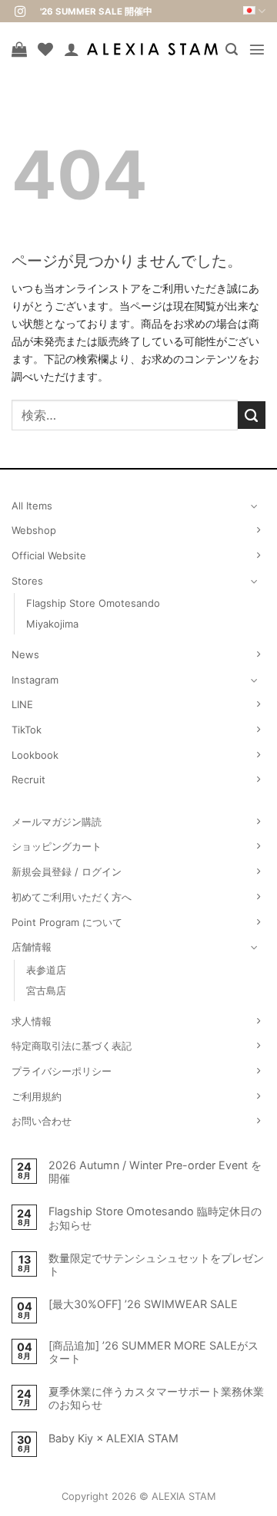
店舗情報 (32, 947)
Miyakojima (52, 624)
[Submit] (251, 415)
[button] (231, 49)
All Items (32, 505)
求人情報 (32, 1021)
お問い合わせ (42, 1121)
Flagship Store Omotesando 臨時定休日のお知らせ (155, 1218)
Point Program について (67, 922)
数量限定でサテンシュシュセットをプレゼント (156, 1264)
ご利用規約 (37, 1096)
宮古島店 (46, 990)
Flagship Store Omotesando (93, 603)
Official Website (49, 555)
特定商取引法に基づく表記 (72, 1046)
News (25, 654)
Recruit (28, 779)
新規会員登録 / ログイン (67, 871)
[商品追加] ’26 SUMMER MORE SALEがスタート (153, 1352)
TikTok (27, 729)
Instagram (35, 680)
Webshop (34, 530)
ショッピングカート (57, 846)
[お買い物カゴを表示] (19, 49)
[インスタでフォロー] (20, 12)
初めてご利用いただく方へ (72, 897)
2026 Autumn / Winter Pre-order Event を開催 (155, 1171)
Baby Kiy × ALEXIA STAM (113, 1438)
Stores (27, 581)
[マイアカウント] (71, 49)
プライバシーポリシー (62, 1071)
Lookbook (35, 755)
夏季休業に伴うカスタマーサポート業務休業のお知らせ (156, 1398)
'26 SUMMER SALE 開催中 (96, 11)
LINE (22, 704)
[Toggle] (254, 506)
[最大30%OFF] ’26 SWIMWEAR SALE (143, 1303)
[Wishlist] (45, 49)
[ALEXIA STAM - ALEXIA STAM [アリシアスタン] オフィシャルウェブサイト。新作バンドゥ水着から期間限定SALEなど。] (152, 49)
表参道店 (46, 970)
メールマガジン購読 (57, 822)
